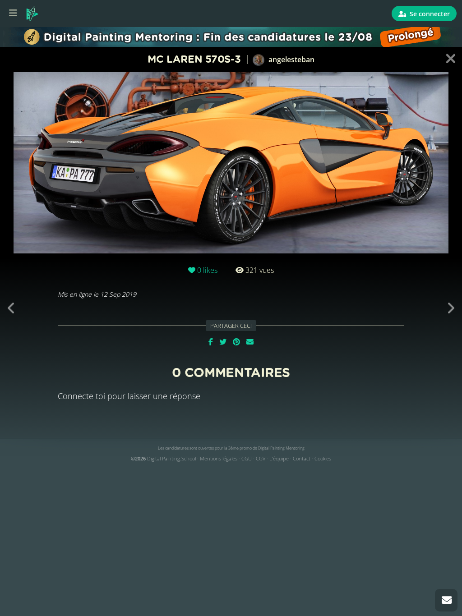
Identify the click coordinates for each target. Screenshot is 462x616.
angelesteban (290, 59)
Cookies (322, 458)
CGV (260, 458)
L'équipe (279, 458)
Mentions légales (218, 458)
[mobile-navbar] (13, 13)
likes (207, 270)
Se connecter (429, 13)
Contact (301, 458)
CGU (246, 458)
